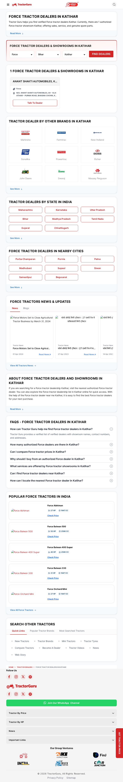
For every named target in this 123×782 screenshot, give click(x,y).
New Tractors (22, 641)
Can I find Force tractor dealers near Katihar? (37, 473)
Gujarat (25, 228)
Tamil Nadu (97, 218)
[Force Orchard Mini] (22, 593)
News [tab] (15, 308)
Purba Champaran (25, 259)
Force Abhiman (55, 505)
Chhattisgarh (61, 228)
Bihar (25, 218)
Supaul (61, 268)
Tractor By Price (17, 713)
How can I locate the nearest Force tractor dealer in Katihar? (46, 480)
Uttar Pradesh (97, 210)
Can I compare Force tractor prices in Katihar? (38, 451)
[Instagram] (16, 677)
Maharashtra (25, 210)
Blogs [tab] (26, 308)
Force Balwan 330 (56, 568)
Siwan (97, 268)
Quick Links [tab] (18, 630)
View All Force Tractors (22, 610)
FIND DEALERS (101, 54)
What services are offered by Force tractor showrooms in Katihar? (50, 466)
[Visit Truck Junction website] (61, 763)
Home (11, 667)
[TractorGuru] (22, 4)
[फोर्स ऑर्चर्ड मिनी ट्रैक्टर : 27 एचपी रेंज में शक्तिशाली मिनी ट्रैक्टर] (76, 319)
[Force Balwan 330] (22, 573)
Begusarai (61, 277)
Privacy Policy (55, 777)
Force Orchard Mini (57, 589)
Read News (44, 354)
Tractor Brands (45, 641)
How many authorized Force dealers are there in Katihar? (44, 444)
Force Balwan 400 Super (60, 547)
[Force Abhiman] (20, 510)
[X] (23, 677)
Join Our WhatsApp (63, 703)
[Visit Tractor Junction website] (23, 755)
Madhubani (25, 268)
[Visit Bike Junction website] (61, 755)
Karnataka (61, 210)
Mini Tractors (68, 641)
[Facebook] (9, 677)
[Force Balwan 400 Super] (25, 552)
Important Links (17, 740)
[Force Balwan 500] (22, 531)
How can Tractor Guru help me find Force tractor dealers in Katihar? (51, 429)
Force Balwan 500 (56, 526)
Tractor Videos (76, 647)
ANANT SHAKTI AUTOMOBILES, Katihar (35, 81)
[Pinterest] (30, 677)
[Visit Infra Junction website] (23, 763)
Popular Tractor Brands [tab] (42, 630)
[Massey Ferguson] (72, 4)
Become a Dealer (51, 647)
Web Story (20, 654)
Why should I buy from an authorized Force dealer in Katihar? (47, 459)
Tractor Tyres (91, 641)
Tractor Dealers (24, 667)
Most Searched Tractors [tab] (71, 630)
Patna (97, 259)
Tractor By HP (16, 722)
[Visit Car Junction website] (99, 763)
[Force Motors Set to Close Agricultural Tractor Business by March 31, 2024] (31, 319)
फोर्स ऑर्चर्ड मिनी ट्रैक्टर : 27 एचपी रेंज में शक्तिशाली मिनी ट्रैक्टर (77, 348)
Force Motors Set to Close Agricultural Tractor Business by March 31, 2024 (32, 348)
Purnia (61, 259)
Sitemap (71, 777)
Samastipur (25, 277)
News (96, 647)
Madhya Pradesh (61, 218)
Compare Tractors (24, 647)
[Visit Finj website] (99, 755)
